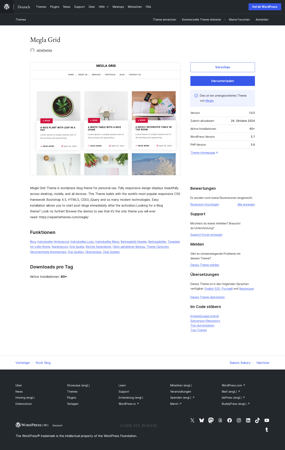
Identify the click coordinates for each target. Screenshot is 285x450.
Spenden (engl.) (182, 397)
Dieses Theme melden (204, 265)
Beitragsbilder (157, 241)
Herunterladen (222, 81)
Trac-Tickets (198, 330)
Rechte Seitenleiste (98, 246)
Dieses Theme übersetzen (207, 297)
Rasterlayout (60, 246)
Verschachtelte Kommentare (48, 252)
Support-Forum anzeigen (206, 234)
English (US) (212, 288)
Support (124, 391)
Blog (33, 241)
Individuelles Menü (107, 241)
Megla (209, 100)
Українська (246, 288)
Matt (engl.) (231, 391)
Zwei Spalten (111, 252)
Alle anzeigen (246, 204)
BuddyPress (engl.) (236, 403)
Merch (176, 403)
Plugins (71, 397)
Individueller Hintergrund (53, 241)
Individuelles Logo (82, 241)
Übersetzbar (93, 252)
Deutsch (57, 425)
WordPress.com (233, 385)
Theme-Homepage (202, 152)
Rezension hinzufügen (204, 204)
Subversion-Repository (205, 320)
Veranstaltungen (180, 391)
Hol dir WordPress (264, 6)
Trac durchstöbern (202, 325)
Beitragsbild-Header (134, 241)
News (19, 391)
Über (19, 385)
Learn (122, 385)
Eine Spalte (77, 246)
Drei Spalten (76, 252)
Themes (21, 19)
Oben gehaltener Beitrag (129, 246)
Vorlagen (73, 403)
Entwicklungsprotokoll (204, 316)
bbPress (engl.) (233, 397)
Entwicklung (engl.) (131, 397)
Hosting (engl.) (25, 397)
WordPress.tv (129, 403)
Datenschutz (24, 403)
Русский (227, 288)
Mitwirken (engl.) (181, 385)
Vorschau (222, 67)
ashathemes (44, 50)
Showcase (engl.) (78, 385)
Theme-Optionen (157, 246)
